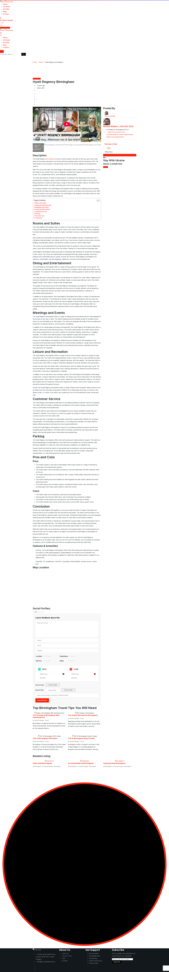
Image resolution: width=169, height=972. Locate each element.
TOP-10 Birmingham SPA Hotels (45, 738)
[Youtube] (38, 612)
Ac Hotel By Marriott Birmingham (81, 763)
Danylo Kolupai (48, 766)
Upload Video (39, 690)
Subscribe (116, 962)
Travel (47, 720)
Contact (6, 14)
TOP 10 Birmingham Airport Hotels (81, 738)
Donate (105, 167)
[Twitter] (36, 612)
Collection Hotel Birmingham (114, 763)
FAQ (63, 958)
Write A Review (5, 28)
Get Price (120, 155)
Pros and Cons (39, 216)
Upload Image (39, 685)
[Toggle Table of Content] (97, 200)
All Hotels (6, 7)
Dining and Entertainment (43, 205)
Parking (37, 214)
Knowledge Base (94, 956)
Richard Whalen (39, 720)
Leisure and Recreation (42, 209)
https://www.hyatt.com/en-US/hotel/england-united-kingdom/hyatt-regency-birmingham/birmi (120, 134)
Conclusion (38, 218)
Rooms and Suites (40, 203)
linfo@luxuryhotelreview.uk (46, 962)
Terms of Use (66, 956)
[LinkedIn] (43, 612)
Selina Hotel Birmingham (42, 763)
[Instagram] (40, 612)
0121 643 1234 (126, 126)
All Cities (6, 9)
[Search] (1, 18)
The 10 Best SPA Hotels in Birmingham (83, 715)
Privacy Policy (93, 963)
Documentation (94, 953)
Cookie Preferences (95, 961)
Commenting (93, 958)
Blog (4, 11)
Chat (108, 148)
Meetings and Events (42, 207)
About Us (65, 953)
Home (5, 4)
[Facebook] (34, 612)
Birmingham (37, 79)
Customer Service (41, 211)
